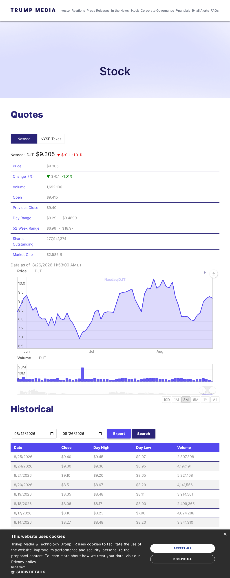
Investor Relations (72, 10)
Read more (18, 567)
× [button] (225, 534)
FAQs (215, 10)
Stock (134, 10)
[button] (78, 572)
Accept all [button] (183, 548)
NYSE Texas (51, 139)
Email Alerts (200, 10)
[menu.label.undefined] (214, 274)
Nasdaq (24, 139)
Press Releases (98, 10)
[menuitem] (207, 390)
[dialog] (115, 553)
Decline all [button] (182, 559)
